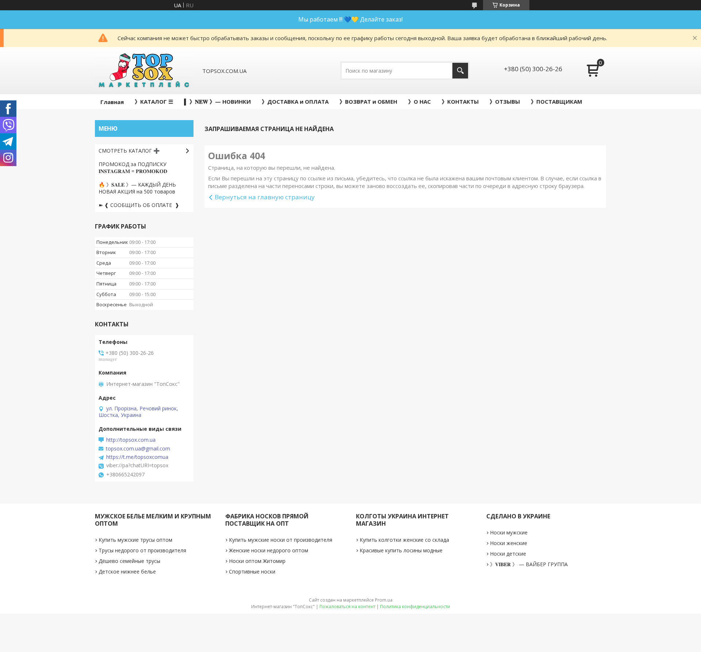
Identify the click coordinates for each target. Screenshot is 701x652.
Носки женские (508, 543)
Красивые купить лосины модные (401, 550)
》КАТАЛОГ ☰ (154, 101)
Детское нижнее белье (127, 571)
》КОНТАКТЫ (460, 101)
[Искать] (460, 70)
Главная (112, 102)
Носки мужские (509, 532)
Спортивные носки (252, 571)
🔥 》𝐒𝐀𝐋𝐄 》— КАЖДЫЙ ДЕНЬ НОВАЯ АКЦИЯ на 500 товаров (137, 188)
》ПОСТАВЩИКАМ (556, 101)
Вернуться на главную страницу (265, 197)
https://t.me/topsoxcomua (137, 457)
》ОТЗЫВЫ (505, 101)
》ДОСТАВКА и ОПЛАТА (295, 101)
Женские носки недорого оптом (268, 550)
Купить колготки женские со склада (404, 539)
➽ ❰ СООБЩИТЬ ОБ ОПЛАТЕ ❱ (139, 205)
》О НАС (419, 101)
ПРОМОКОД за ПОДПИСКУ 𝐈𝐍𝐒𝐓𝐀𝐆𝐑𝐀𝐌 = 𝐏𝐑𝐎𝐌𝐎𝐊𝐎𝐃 (133, 167)
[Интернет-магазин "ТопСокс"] (143, 71)
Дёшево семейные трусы (129, 560)
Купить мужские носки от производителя (280, 539)
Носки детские (508, 553)
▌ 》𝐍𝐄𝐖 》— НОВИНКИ (217, 101)
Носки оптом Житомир (257, 560)
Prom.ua (383, 600)
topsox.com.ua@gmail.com (138, 448)
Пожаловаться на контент (347, 606)
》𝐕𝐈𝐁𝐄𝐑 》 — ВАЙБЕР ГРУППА (529, 564)
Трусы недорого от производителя (142, 550)
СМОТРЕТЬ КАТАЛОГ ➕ (129, 150)
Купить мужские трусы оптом (135, 539)
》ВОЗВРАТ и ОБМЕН (368, 101)
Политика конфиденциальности (415, 606)
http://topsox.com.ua (131, 440)
